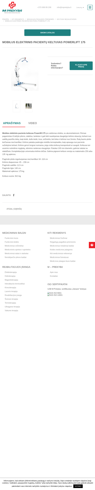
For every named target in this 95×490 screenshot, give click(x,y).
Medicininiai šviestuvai (59, 257)
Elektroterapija (11, 272)
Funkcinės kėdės (12, 242)
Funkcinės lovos (11, 238)
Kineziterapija (10, 288)
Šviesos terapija (11, 299)
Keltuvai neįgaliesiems (66, 19)
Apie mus (54, 272)
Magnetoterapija (11, 280)
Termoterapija (10, 303)
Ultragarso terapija (12, 307)
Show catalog (47, 33)
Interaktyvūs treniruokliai (15, 284)
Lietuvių (79, 7)
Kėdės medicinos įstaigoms (61, 250)
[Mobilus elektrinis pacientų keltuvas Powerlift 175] (16, 106)
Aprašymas (12, 123)
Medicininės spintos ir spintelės (17, 250)
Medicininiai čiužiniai (58, 238)
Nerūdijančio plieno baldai (15, 257)
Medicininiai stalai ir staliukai (16, 253)
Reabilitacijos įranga (13, 295)
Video (32, 123)
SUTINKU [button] (78, 486)
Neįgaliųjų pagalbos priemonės (40, 19)
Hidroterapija (10, 276)
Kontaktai (54, 276)
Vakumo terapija (11, 311)
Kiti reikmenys (18, 19)
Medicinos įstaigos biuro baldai (62, 261)
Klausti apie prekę (81, 66)
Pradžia (5, 19)
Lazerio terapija (11, 291)
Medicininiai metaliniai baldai (62, 246)
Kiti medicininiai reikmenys (61, 253)
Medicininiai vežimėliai (14, 246)
